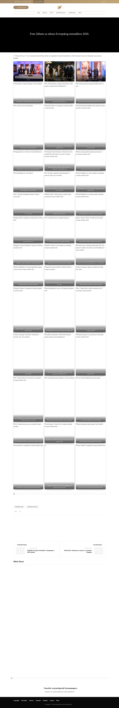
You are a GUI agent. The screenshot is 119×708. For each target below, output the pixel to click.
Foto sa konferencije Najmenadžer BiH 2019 (60, 616)
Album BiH (18, 605)
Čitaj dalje (47, 593)
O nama (52, 700)
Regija (45, 12)
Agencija (19, 531)
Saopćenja (72, 12)
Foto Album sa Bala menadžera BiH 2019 (59, 579)
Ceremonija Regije (32, 506)
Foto (51, 12)
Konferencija (61, 12)
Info (80, 12)
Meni (57, 700)
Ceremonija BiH (19, 506)
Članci (29, 531)
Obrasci (31, 700)
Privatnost (24, 700)
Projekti (45, 700)
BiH (39, 12)
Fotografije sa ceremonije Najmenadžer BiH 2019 (62, 653)
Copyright (16, 700)
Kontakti (38, 700)
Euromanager (21, 7)
